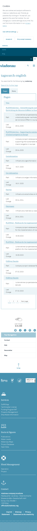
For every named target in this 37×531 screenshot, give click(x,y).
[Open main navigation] (34, 65)
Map (5, 355)
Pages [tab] (5, 91)
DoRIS (4, 49)
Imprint (9, 512)
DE (31, 59)
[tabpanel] (18, 199)
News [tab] (14, 91)
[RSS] (35, 330)
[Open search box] (28, 65)
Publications (5, 437)
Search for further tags (9, 85)
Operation (5, 469)
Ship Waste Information (9, 415)
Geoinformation (12, 156)
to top (18, 368)
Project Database (7, 444)
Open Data (5, 447)
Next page (24, 301)
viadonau (5, 45)
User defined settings (9, 32)
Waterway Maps (7, 442)
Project (4, 471)
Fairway (9, 189)
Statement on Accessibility (23, 514)
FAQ (5, 345)
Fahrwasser (10, 206)
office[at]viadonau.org (9, 506)
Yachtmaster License (9, 407)
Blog (3, 54)
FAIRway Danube (12, 261)
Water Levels (6, 439)
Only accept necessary (24, 39)
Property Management (9, 412)
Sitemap (18, 512)
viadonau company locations (12, 493)
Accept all (9, 39)
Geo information (12, 173)
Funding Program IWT (9, 409)
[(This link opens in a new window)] (15, 330)
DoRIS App (5, 404)
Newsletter (8, 350)
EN (35, 59)
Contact (7, 340)
